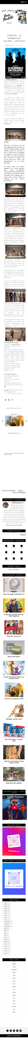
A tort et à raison (16, 87)
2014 (5, 946)
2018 (5, 917)
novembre (7, 923)
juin (5, 932)
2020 (5, 914)
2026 (5, 903)
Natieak (6, 390)
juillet (5, 930)
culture (8, 408)
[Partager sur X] (5, 400)
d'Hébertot (7, 124)
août (5, 928)
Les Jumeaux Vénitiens (11, 94)
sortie (14, 1009)
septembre (7, 926)
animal (14, 975)
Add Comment (19, 45)
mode (14, 1001)
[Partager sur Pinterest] (8, 400)
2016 (5, 943)
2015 (5, 945)
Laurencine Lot (13, 393)
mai (5, 934)
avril (5, 936)
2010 (5, 954)
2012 (5, 950)
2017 (5, 919)
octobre (6, 925)
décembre (7, 921)
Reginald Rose (16, 344)
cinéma (14, 981)
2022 (5, 910)
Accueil (20, 491)
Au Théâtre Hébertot (10, 374)
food (14, 989)
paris (14, 1003)
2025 (5, 904)
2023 (5, 908)
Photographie (14, 969)
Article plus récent (9, 491)
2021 (5, 912)
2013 (5, 948)
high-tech (14, 992)
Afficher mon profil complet (14, 525)
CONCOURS (14, 964)
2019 (5, 915)
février (6, 939)
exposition (14, 986)
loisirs (16, 408)
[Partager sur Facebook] (11, 400)
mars (5, 937)
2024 (5, 906)
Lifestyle (12, 408)
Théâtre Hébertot (19, 393)
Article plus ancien (18, 492)
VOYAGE (14, 972)
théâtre (19, 408)
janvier (6, 941)
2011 (5, 952)
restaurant (14, 1006)
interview (14, 995)
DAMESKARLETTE (18, 503)
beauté (14, 978)
